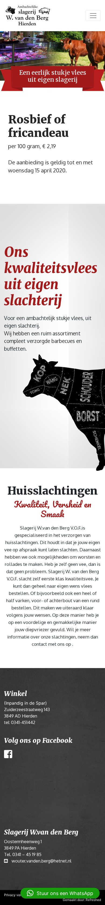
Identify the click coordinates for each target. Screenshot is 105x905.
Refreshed (93, 900)
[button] (60, 893)
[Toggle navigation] (93, 15)
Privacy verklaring (18, 895)
